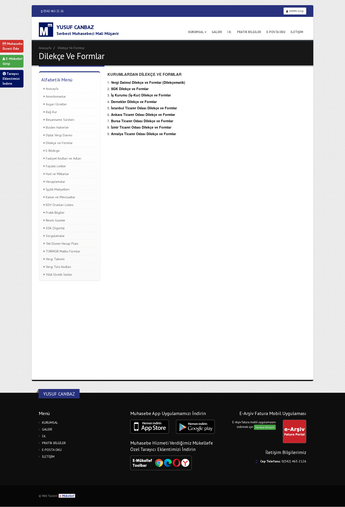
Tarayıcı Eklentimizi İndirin (11, 79)
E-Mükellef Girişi (13, 61)
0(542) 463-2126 (294, 461)
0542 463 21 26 (53, 11)
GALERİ (217, 32)
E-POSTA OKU (275, 32)
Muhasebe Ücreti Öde (13, 46)
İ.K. (229, 32)
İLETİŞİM (297, 32)
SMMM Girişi (296, 11)
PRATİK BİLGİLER (249, 32)
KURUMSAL (196, 32)
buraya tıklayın (264, 427)
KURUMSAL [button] (50, 422)
